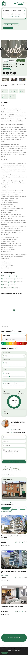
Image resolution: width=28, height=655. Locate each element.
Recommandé (6, 508)
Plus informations (16, 650)
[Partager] (14, 73)
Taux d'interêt (6, 359)
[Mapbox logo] (5, 326)
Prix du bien (6, 369)
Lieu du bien (22, 508)
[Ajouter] (7, 73)
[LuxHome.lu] (3, 3)
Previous (1, 48)
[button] (26, 3)
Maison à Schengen (8, 479)
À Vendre (5, 60)
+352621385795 (17, 429)
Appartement (12, 60)
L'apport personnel (7, 380)
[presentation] (4, 492)
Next (26, 48)
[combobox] (18, 10)
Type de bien (14, 508)
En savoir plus (14, 425)
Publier (20, 3)
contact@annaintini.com (19, 432)
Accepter (4, 652)
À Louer (4, 516)
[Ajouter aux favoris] (4, 73)
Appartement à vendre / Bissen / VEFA (12, 606)
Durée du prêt (6, 352)
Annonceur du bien (7, 511)
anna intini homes (18, 422)
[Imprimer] (11, 73)
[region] (14, 312)
